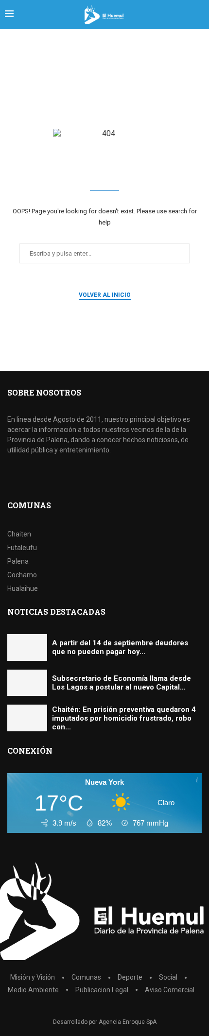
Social (168, 977)
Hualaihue (22, 588)
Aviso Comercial (169, 990)
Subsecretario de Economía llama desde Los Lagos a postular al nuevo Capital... (121, 682)
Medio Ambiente (33, 990)
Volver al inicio (105, 295)
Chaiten (19, 534)
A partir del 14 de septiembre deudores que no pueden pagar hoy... (120, 647)
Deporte (130, 977)
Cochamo (22, 574)
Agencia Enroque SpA (128, 1022)
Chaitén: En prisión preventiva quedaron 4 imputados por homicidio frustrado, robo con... (124, 718)
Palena (18, 561)
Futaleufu (22, 547)
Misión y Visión (32, 977)
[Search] (199, 14)
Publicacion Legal (101, 990)
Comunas (86, 977)
